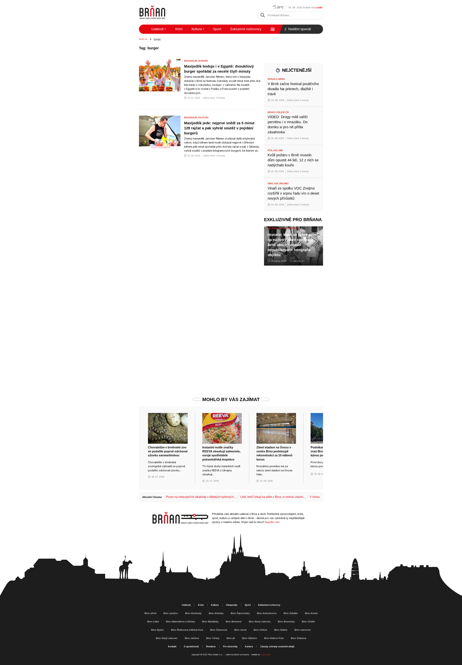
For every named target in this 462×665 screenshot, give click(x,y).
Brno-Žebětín (291, 613)
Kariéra (249, 646)
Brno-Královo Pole (274, 638)
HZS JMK (278, 150)
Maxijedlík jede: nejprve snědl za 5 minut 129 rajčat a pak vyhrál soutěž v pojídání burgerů (219, 128)
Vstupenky (231, 605)
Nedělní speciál (299, 29)
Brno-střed (150, 613)
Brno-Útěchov (249, 638)
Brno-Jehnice (192, 638)
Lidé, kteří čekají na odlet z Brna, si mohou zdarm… (273, 496)
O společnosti (191, 646)
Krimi (178, 29)
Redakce (211, 646)
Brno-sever (240, 630)
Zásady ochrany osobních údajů (277, 646)
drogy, (272, 112)
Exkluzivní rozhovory (245, 29)
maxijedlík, (191, 61)
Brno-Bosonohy (286, 621)
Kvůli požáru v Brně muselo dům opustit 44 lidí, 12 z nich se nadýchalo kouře (293, 160)
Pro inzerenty (230, 646)
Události (157, 29)
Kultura (196, 29)
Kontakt (172, 646)
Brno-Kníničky (216, 613)
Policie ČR (282, 112)
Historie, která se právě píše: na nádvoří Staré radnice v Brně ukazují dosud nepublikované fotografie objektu (292, 245)
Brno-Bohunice (234, 621)
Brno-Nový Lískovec (260, 621)
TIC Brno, (273, 228)
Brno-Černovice (218, 630)
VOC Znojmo (281, 183)
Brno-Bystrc (157, 630)
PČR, (270, 150)
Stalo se (143, 39)
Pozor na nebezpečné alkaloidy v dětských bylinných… (201, 496)
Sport (217, 29)
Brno (281, 79)
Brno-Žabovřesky (240, 613)
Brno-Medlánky (210, 621)
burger (203, 61)
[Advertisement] (293, 324)
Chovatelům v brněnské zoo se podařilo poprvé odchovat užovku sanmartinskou (168, 451)
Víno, (271, 183)
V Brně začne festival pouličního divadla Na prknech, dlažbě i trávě (293, 89)
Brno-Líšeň (153, 621)
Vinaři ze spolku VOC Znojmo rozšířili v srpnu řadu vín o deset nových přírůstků (293, 193)
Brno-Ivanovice (303, 630)
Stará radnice (288, 228)
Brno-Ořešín (308, 621)
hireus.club (266, 654)
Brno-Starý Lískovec (167, 638)
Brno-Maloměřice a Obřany (180, 621)
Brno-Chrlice (260, 630)
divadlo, (273, 79)
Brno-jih (231, 638)
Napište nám (272, 522)
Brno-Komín (311, 613)
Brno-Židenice (298, 638)
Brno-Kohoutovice (266, 613)
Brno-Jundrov (171, 613)
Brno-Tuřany (212, 638)
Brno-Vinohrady (193, 613)
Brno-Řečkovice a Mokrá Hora (187, 630)
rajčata (203, 117)
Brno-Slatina (280, 630)
